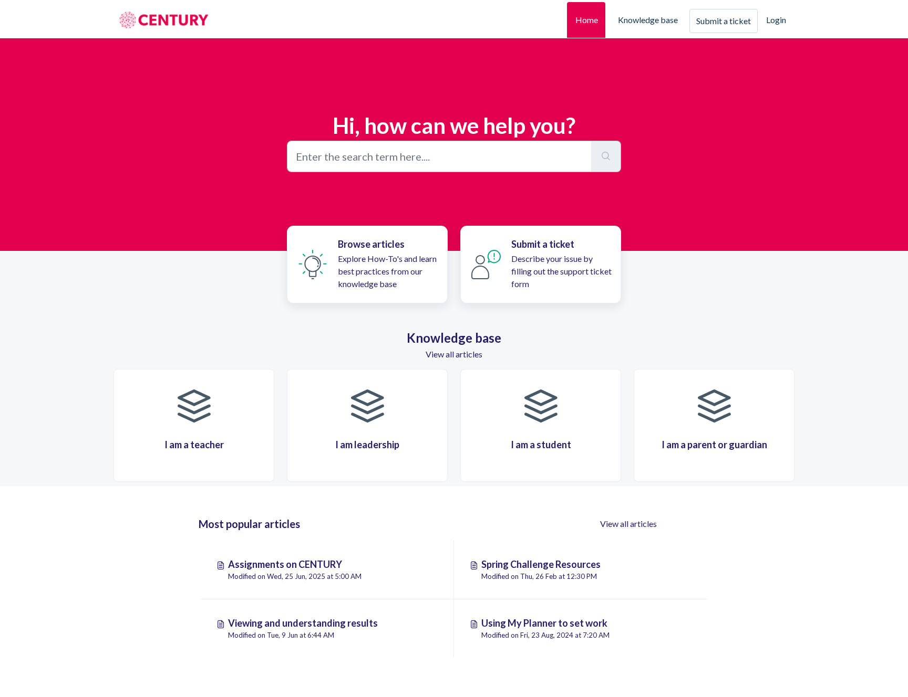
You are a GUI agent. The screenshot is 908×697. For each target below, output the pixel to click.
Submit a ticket (723, 21)
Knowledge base (648, 20)
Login (776, 20)
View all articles (454, 354)
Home (586, 20)
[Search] (606, 156)
